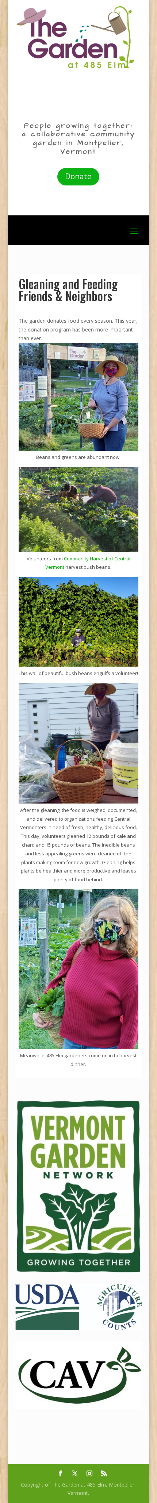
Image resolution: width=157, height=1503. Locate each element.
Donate (78, 176)
